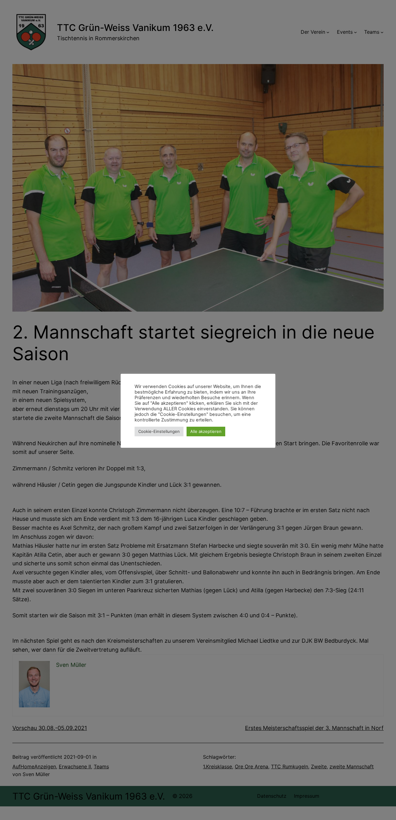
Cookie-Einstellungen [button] (159, 431)
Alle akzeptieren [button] (206, 431)
